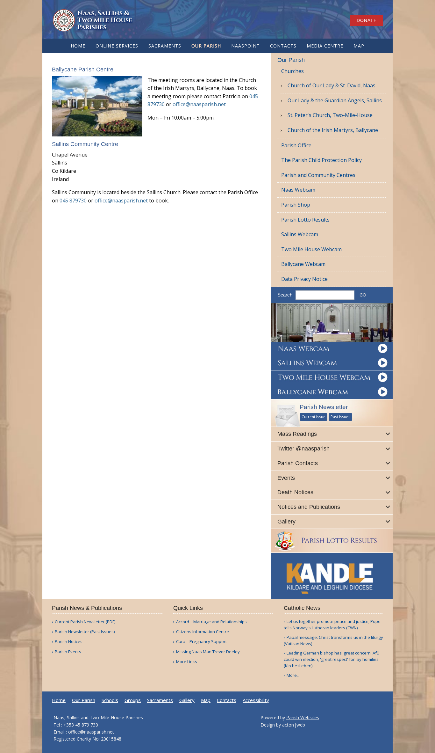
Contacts (283, 46)
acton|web (293, 725)
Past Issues (340, 417)
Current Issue (313, 417)
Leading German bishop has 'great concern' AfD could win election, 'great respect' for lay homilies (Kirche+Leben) (332, 659)
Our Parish (206, 46)
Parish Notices (68, 642)
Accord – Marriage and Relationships (211, 622)
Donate (367, 20)
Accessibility (256, 700)
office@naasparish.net (199, 104)
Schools (110, 700)
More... (293, 675)
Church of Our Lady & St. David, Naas (331, 85)
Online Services (117, 46)
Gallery (187, 700)
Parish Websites (302, 717)
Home (78, 46)
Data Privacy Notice (304, 278)
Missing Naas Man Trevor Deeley (208, 652)
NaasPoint (245, 46)
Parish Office (296, 145)
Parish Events (68, 652)
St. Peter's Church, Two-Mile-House (330, 115)
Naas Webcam (298, 189)
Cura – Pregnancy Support (201, 642)
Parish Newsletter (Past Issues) (85, 632)
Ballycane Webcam (303, 263)
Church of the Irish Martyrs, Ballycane (333, 130)
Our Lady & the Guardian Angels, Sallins (335, 100)
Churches (292, 71)
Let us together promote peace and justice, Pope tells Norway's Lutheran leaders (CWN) (332, 624)
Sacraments (164, 46)
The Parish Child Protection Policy (321, 160)
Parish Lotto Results (305, 219)
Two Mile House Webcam (311, 249)
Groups (133, 700)
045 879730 (73, 200)
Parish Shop (295, 204)
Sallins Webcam (299, 234)
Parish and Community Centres (318, 175)
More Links (186, 662)
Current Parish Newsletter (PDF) (85, 622)
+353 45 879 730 (80, 725)
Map (358, 46)
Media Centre (325, 46)
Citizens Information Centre (202, 632)
